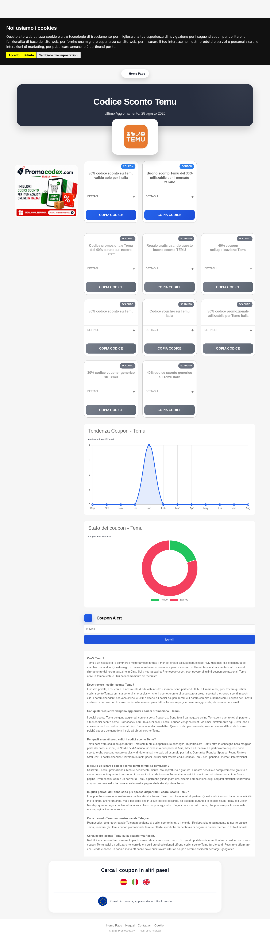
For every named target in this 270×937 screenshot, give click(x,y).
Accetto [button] (14, 55)
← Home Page (135, 73)
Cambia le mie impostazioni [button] (58, 55)
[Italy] (135, 882)
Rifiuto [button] (29, 55)
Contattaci (144, 925)
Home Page (114, 925)
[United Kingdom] (146, 882)
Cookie (159, 925)
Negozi (130, 925)
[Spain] (123, 882)
